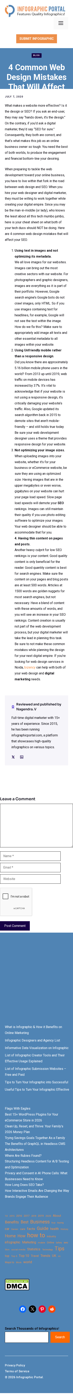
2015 (12, 1216)
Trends (45, 1256)
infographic (12, 1242)
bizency (29, 667)
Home (10, 1236)
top (7, 1256)
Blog (36, 55)
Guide (42, 1228)
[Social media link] (13, 757)
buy (53, 1222)
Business (40, 1222)
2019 (41, 1215)
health (54, 1229)
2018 (33, 1215)
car (7, 1229)
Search (60, 1337)
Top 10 (24, 1256)
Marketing (29, 1242)
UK (54, 1256)
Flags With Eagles (17, 1108)
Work (18, 1262)
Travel (35, 1255)
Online (50, 1242)
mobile (41, 1242)
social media (18, 1249)
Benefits (12, 1222)
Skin (7, 1249)
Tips (59, 1249)
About (57, 1216)
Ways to (9, 1262)
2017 (26, 1215)
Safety (59, 1242)
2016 (19, 1215)
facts (31, 1229)
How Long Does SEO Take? (24, 1185)
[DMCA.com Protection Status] (17, 1289)
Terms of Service (17, 1371)
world (27, 1262)
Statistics (33, 1249)
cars (22, 1229)
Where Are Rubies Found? (23, 1156)
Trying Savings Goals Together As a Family (35, 1138)
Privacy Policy (15, 1365)
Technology (47, 1249)
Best (24, 1222)
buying (60, 1222)
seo (66, 1242)
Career (14, 1229)
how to (36, 1235)
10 (6, 1215)
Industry (51, 1236)
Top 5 (14, 1256)
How (21, 1236)
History (64, 1229)
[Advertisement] (36, 982)
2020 (48, 1215)
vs (59, 1256)
